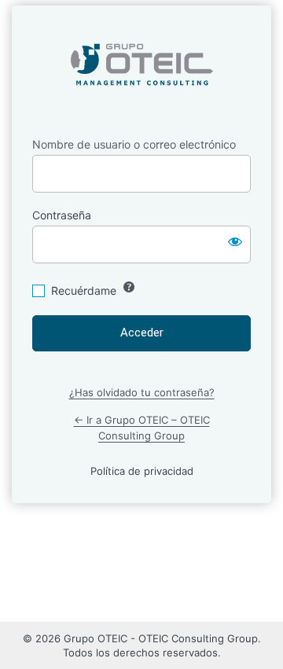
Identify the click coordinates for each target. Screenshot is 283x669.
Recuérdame (83, 290)
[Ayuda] (128, 287)
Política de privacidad (141, 471)
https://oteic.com (142, 65)
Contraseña (61, 215)
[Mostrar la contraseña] (235, 241)
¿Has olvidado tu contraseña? (142, 392)
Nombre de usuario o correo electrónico (134, 144)
